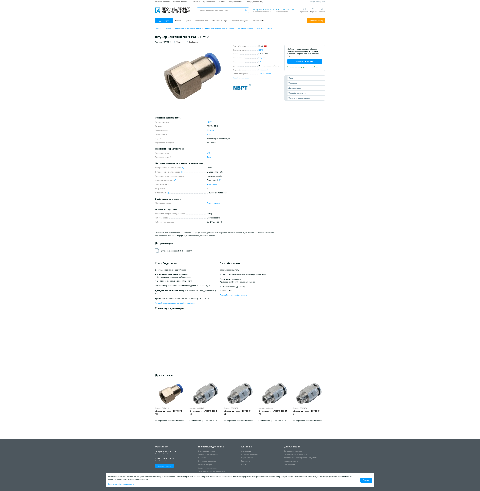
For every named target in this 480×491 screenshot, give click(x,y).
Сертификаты (247, 458)
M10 (208, 153)
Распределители (202, 21)
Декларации (289, 464)
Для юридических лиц (254, 2)
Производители (209, 2)
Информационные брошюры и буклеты (300, 458)
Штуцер (261, 58)
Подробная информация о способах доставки (175, 303)
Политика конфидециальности (121, 484)
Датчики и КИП (258, 21)
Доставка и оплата (180, 2)
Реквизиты (245, 461)
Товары (165, 21)
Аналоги (222, 2)
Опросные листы (291, 461)
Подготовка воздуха (239, 21)
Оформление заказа (206, 451)
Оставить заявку (316, 21)
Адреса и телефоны (249, 454)
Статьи (244, 464)
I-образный (263, 70)
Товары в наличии (235, 2)
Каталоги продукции (293, 451)
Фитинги (178, 21)
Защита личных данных (207, 468)
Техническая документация (296, 454)
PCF (260, 62)
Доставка (202, 458)
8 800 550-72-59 (285, 9)
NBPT (260, 50)
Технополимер (264, 74)
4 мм (209, 157)
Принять (366, 480)
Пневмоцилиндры (219, 21)
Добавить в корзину (304, 61)
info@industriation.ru (263, 9)
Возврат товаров (205, 464)
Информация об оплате (208, 454)
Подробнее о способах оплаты (233, 295)
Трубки (188, 21)
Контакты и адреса (162, 2)
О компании (195, 2)
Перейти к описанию (241, 78)
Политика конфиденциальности (211, 471)
